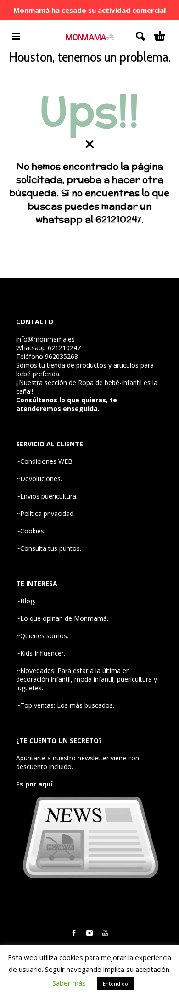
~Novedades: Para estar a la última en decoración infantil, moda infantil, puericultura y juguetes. (86, 679)
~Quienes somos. (42, 635)
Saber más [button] (69, 982)
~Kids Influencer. (40, 653)
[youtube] (105, 933)
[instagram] (89, 933)
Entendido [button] (115, 983)
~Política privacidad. (45, 513)
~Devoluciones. (39, 478)
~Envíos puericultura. (47, 496)
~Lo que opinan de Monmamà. (62, 618)
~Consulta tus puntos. (48, 548)
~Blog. (25, 601)
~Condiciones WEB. (45, 461)
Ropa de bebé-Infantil (110, 382)
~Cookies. (30, 530)
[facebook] (74, 933)
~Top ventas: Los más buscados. (65, 705)
